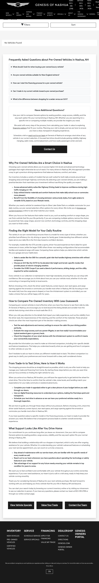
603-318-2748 (71, 6)
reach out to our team (37, 136)
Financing (48, 531)
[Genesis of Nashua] (37, 5)
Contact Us (49, 149)
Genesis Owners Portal (80, 534)
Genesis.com (64, 543)
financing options (20, 128)
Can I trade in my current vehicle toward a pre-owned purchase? (38, 91)
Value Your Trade (49, 505)
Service (29, 531)
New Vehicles (13, 536)
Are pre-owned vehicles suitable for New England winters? (36, 75)
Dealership (65, 531)
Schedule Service (32, 536)
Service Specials (31, 540)
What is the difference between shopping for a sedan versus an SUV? (40, 99)
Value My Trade (48, 542)
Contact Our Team (78, 505)
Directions (63, 540)
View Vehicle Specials (21, 505)
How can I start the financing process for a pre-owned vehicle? (37, 83)
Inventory (14, 531)
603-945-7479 (81, 6)
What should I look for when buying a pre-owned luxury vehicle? (38, 67)
